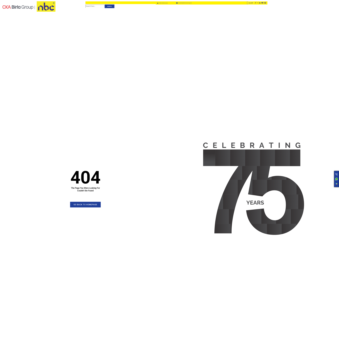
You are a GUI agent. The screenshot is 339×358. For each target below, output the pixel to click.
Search (109, 6)
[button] (85, 204)
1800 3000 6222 (163, 3)
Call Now (329, 170)
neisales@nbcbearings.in (185, 3)
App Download (329, 180)
